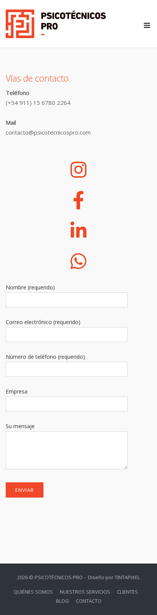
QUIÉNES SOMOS (33, 591)
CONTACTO (88, 600)
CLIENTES (127, 591)
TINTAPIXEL (127, 577)
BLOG (62, 600)
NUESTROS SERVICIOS (85, 591)
